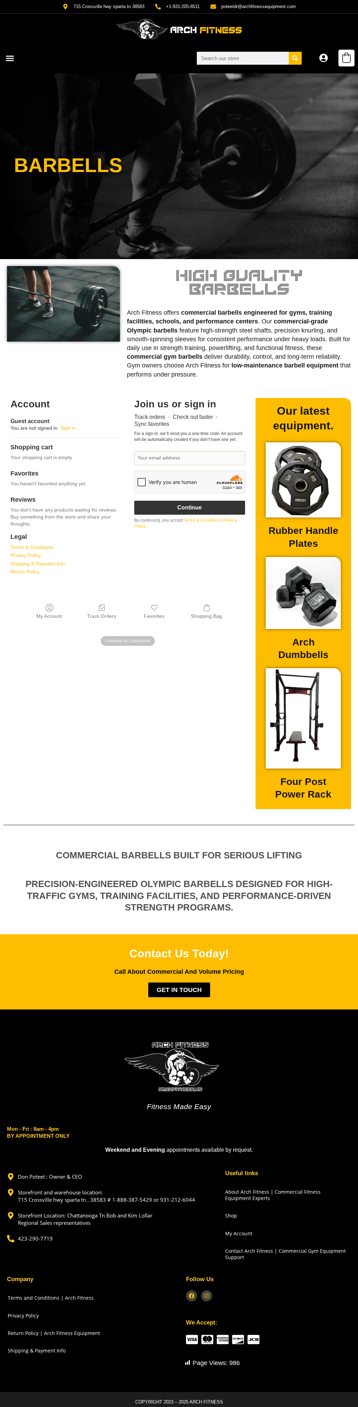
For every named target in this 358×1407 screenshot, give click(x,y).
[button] (10, 58)
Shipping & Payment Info (37, 563)
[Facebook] (191, 1295)
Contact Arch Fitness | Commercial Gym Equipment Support (285, 1254)
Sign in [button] (68, 428)
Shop (231, 1215)
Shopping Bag (206, 616)
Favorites (154, 616)
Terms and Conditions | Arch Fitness (51, 1297)
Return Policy (25, 571)
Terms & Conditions (31, 547)
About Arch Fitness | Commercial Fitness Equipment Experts (273, 1194)
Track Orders (101, 616)
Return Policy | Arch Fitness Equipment (54, 1333)
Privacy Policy (25, 555)
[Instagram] (206, 1295)
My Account (49, 616)
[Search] (295, 58)
